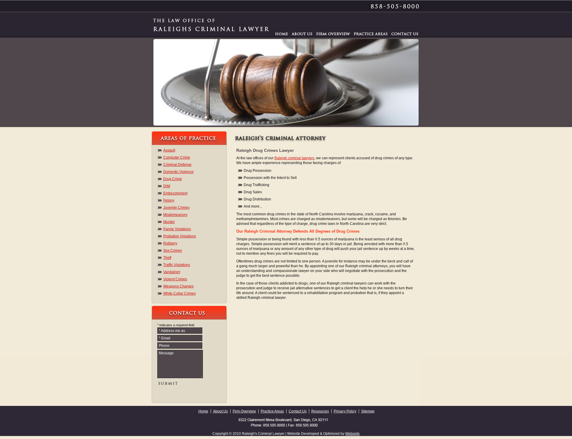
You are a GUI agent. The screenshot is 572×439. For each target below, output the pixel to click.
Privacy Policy (345, 411)
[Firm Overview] (333, 33)
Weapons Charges (178, 286)
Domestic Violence (178, 172)
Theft (167, 258)
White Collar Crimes (179, 293)
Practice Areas (272, 411)
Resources (320, 411)
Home (203, 411)
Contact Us (298, 411)
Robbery (170, 243)
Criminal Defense (177, 165)
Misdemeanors (175, 215)
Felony (168, 200)
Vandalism (171, 272)
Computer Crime (176, 157)
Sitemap (367, 411)
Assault (169, 150)
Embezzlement (175, 193)
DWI (166, 186)
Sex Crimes (172, 250)
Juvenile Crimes (176, 207)
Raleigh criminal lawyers (294, 158)
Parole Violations (177, 229)
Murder (169, 222)
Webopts (352, 434)
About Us (220, 411)
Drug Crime (172, 179)
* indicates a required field (175, 325)
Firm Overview (244, 411)
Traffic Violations (176, 265)
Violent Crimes (175, 279)
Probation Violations (179, 236)
